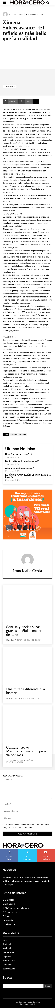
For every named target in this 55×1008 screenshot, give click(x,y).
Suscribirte (46, 850)
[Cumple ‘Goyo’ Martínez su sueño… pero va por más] (27, 724)
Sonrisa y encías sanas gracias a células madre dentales (24, 631)
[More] (36, 101)
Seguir (27, 850)
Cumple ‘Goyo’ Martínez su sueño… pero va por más (26, 751)
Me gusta (9, 850)
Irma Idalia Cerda (16, 14)
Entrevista (10, 86)
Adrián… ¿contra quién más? (19, 468)
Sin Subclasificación (18, 434)
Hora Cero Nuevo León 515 (18, 454)
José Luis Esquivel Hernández (20, 761)
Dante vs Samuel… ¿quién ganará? (22, 461)
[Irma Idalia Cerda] (5, 14)
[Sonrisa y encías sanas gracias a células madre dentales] (27, 603)
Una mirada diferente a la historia (25, 691)
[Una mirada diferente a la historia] (27, 666)
